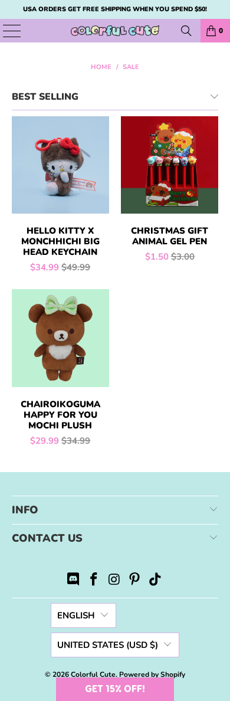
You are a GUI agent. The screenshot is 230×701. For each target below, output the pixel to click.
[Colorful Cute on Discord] (74, 581)
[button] (115, 689)
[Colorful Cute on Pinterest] (135, 581)
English (76, 615)
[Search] (186, 30)
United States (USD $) (107, 645)
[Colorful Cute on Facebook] (94, 581)
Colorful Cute (93, 674)
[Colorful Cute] (115, 30)
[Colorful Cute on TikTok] (156, 581)
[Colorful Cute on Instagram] (114, 581)
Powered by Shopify (152, 674)
